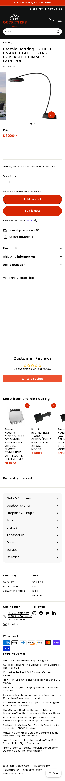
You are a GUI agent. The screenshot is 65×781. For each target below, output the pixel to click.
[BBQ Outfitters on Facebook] (41, 613)
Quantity (9, 175)
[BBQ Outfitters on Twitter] (47, 613)
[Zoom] (51, 114)
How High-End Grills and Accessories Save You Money (31, 681)
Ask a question (14, 265)
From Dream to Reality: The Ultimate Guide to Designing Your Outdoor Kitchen (30, 749)
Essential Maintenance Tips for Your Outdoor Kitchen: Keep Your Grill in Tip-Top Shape (30, 719)
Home (6, 42)
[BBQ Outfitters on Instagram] (34, 613)
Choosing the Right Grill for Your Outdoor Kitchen (28, 674)
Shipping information (19, 256)
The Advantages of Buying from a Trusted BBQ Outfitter (31, 689)
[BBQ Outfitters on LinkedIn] (54, 613)
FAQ (34, 586)
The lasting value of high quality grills (25, 660)
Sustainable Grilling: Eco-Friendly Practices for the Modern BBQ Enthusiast (31, 726)
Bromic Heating (36, 398)
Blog (35, 591)
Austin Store (10, 586)
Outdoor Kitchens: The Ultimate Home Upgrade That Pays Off (32, 666)
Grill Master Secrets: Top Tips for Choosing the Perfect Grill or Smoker (31, 704)
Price (7, 130)
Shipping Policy (32, 769)
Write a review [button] (32, 379)
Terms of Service (13, 773)
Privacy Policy (41, 766)
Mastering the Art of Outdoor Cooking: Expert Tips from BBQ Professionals (30, 734)
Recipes (37, 595)
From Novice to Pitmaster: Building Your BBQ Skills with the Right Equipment (30, 741)
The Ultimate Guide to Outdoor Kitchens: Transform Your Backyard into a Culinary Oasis (31, 711)
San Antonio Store (14, 591)
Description (11, 248)
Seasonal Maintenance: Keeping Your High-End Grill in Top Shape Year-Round (32, 696)
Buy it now (32, 211)
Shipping (8, 191)
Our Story (8, 582)
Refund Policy (11, 769)
